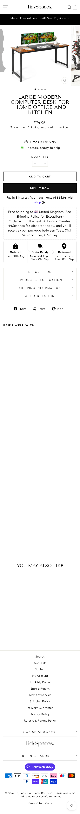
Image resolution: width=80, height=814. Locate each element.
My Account (40, 675)
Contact (40, 669)
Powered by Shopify (40, 802)
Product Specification (40, 280)
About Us (40, 663)
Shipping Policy (40, 701)
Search (40, 656)
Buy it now (40, 188)
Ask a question (40, 296)
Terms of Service (40, 695)
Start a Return (40, 688)
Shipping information (40, 288)
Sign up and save (39, 732)
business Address (39, 756)
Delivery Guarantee (40, 708)
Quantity (40, 156)
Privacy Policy (40, 714)
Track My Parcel (39, 682)
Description (40, 272)
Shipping (33, 127)
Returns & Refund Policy (40, 720)
